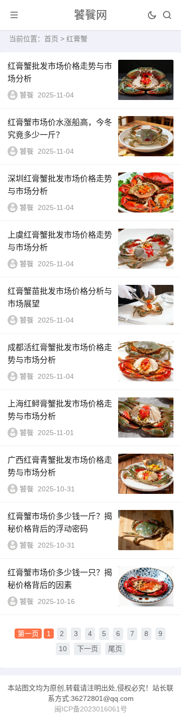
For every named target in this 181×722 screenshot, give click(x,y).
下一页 (87, 649)
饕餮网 (90, 15)
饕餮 (27, 95)
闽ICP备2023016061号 (90, 709)
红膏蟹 (76, 39)
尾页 (115, 649)
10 (63, 649)
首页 (51, 39)
